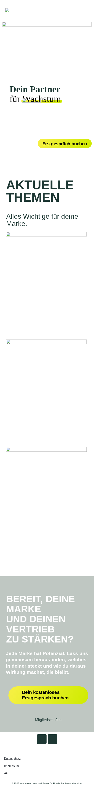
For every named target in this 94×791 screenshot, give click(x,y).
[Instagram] (52, 739)
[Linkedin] (42, 739)
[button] (84, 9)
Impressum (11, 766)
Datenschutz (12, 758)
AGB (7, 773)
